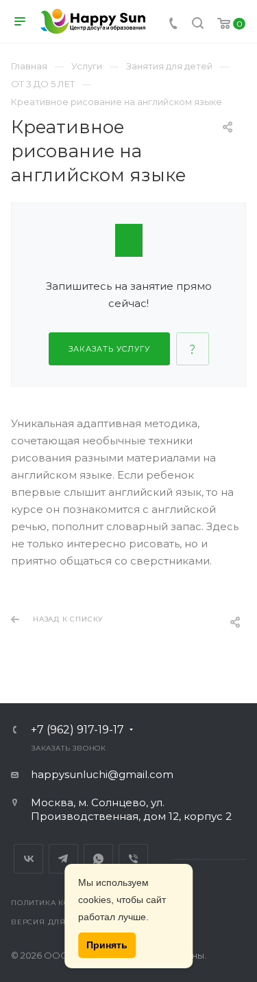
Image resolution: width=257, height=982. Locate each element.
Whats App (98, 858)
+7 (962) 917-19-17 (77, 729)
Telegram (63, 858)
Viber (133, 858)
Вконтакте (28, 858)
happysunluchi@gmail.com (102, 774)
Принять (106, 944)
